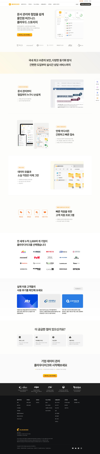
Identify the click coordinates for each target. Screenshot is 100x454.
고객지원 (49, 4)
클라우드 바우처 (56, 4)
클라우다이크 (23, 4)
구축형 (90, 1)
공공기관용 (86, 1)
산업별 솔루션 (43, 4)
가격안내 (29, 4)
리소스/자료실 (36, 4)
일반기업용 (81, 1)
